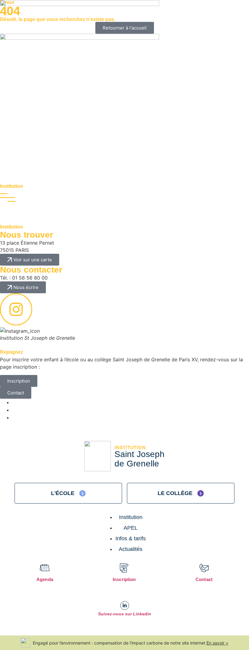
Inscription (124, 579)
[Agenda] (45, 568)
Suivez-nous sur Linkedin (124, 613)
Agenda (44, 579)
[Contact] (204, 568)
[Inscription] (124, 568)
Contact (204, 579)
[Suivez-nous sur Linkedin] (124, 605)
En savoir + (217, 642)
